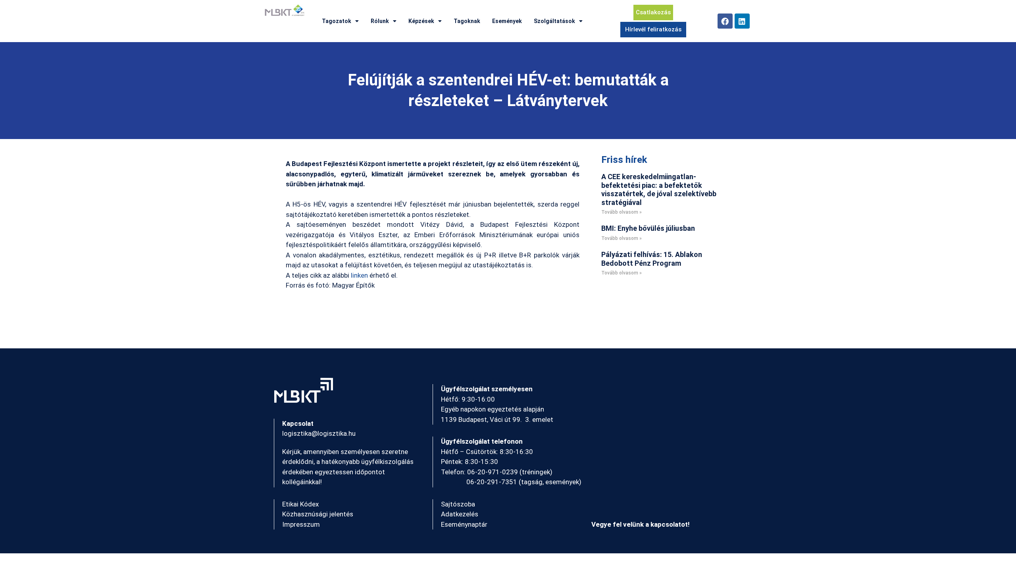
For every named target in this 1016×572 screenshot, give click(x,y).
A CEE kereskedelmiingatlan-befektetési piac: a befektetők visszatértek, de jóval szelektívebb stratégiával (658, 189)
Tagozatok (336, 21)
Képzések (421, 21)
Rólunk (380, 21)
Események (507, 21)
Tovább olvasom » (621, 212)
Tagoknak (467, 21)
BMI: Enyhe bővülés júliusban (648, 228)
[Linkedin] (742, 21)
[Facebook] (725, 21)
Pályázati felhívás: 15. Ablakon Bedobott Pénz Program (651, 258)
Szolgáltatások (554, 21)
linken (359, 275)
